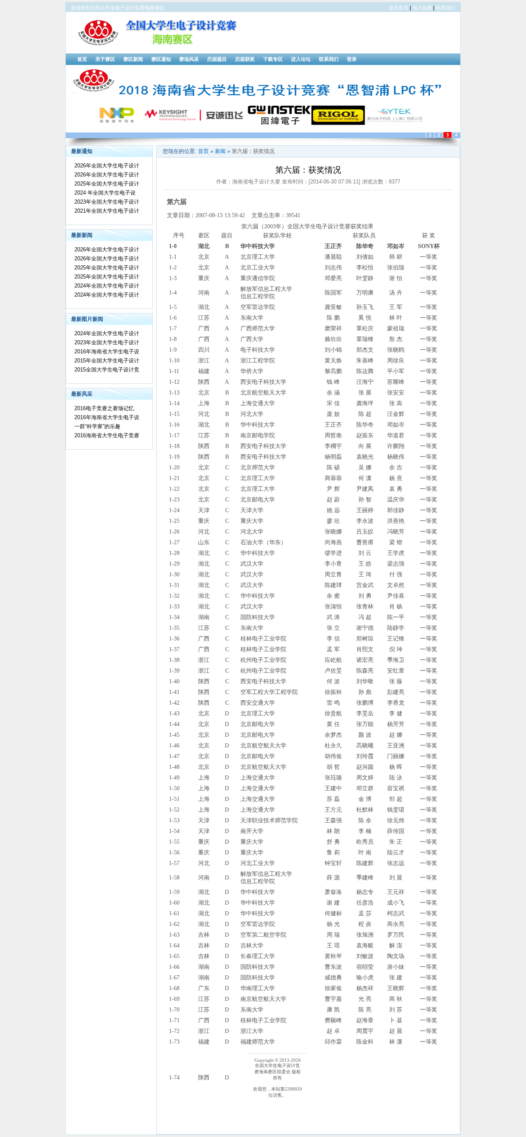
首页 (82, 59)
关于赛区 (105, 59)
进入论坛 (301, 59)
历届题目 (217, 59)
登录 (352, 59)
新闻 (220, 151)
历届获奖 (245, 59)
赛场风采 (189, 59)
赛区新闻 (133, 59)
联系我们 (445, 8)
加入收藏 (422, 8)
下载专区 (273, 59)
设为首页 (398, 8)
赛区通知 (161, 59)
